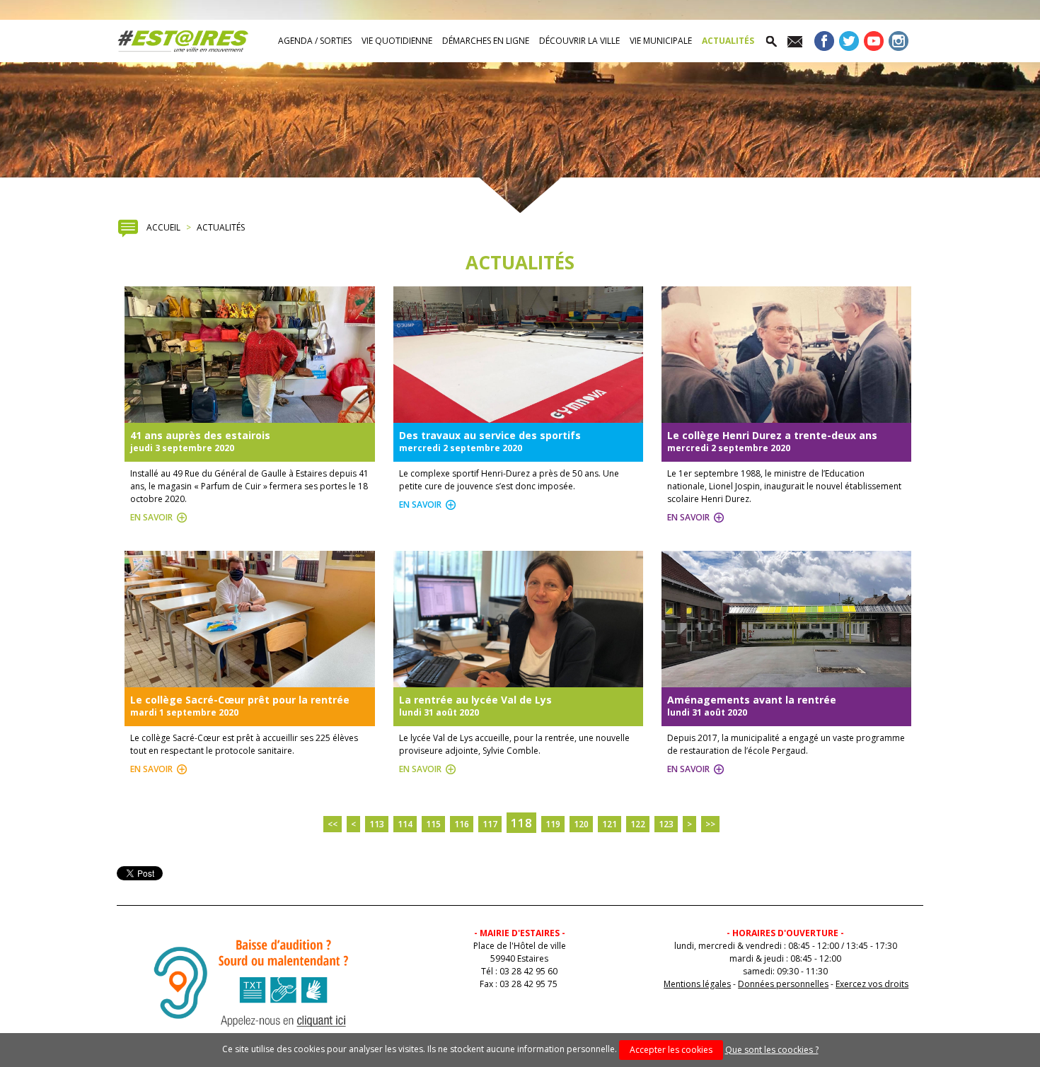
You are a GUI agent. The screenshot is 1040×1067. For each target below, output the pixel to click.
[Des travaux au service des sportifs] (518, 416)
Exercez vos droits (872, 984)
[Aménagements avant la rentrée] (786, 681)
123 (666, 824)
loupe (770, 41)
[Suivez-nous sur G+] (874, 44)
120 (581, 824)
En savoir (151, 517)
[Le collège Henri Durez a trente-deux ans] (786, 416)
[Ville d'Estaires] (183, 41)
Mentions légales (697, 984)
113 (376, 824)
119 (552, 824)
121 (609, 824)
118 (521, 823)
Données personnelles (783, 984)
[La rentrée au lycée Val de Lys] (518, 681)
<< (332, 824)
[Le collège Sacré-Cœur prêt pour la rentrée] (249, 681)
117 (490, 824)
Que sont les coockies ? (772, 1050)
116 (461, 824)
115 (433, 824)
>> (710, 824)
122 (637, 824)
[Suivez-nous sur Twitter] (849, 44)
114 (405, 824)
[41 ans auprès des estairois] (249, 416)
